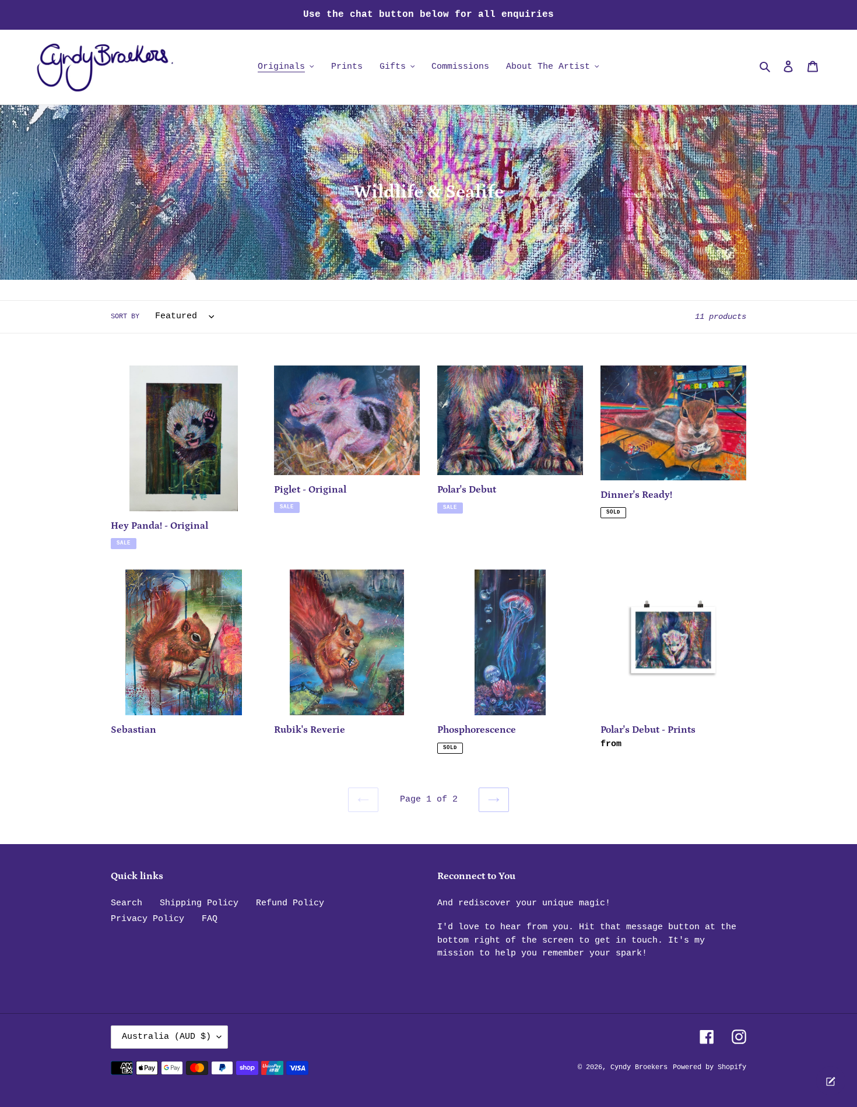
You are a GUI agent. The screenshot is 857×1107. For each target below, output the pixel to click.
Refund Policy (290, 903)
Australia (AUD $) (166, 1037)
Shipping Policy (199, 903)
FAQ (209, 919)
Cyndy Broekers (639, 1067)
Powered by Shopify (709, 1067)
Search (126, 903)
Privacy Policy (147, 919)
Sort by (125, 316)
